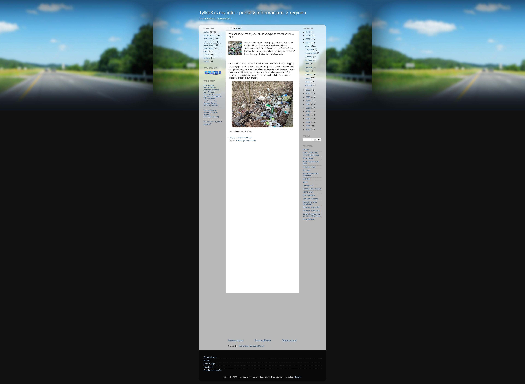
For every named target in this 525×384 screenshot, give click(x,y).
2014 (308, 115)
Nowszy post (235, 340)
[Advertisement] (262, 316)
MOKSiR (306, 179)
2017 (308, 104)
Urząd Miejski (308, 219)
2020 (308, 93)
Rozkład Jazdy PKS (311, 211)
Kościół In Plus (309, 167)
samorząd (240, 140)
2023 (308, 39)
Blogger (297, 377)
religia (206, 55)
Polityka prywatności (212, 370)
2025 (308, 32)
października (311, 53)
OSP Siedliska (309, 195)
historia (207, 58)
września (309, 57)
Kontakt (207, 360)
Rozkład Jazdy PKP (311, 207)
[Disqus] (262, 180)
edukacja (208, 42)
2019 (308, 97)
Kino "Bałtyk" (308, 158)
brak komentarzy (244, 137)
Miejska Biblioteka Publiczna (310, 174)
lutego (308, 82)
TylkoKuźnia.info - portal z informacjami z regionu (252, 12)
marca (308, 78)
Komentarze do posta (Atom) (251, 346)
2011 (308, 126)
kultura (207, 32)
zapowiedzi (208, 45)
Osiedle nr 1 (308, 185)
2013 (308, 119)
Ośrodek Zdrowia (310, 199)
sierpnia (308, 60)
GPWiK (306, 149)
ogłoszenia (208, 48)
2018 (308, 101)
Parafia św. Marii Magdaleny (310, 203)
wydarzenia (251, 140)
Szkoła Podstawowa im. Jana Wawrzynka (312, 215)
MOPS (305, 182)
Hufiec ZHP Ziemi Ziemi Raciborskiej (311, 154)
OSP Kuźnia (308, 192)
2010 (308, 130)
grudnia (308, 46)
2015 (308, 111)
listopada (309, 49)
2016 (308, 108)
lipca (307, 64)
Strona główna (262, 340)
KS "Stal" (306, 170)
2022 (308, 43)
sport (206, 52)
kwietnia (309, 75)
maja (307, 71)
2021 (308, 90)
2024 (308, 36)
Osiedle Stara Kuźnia (312, 189)
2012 (308, 122)
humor (206, 61)
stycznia (309, 85)
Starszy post (289, 340)
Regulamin (208, 367)
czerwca (309, 67)
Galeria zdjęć (209, 364)
